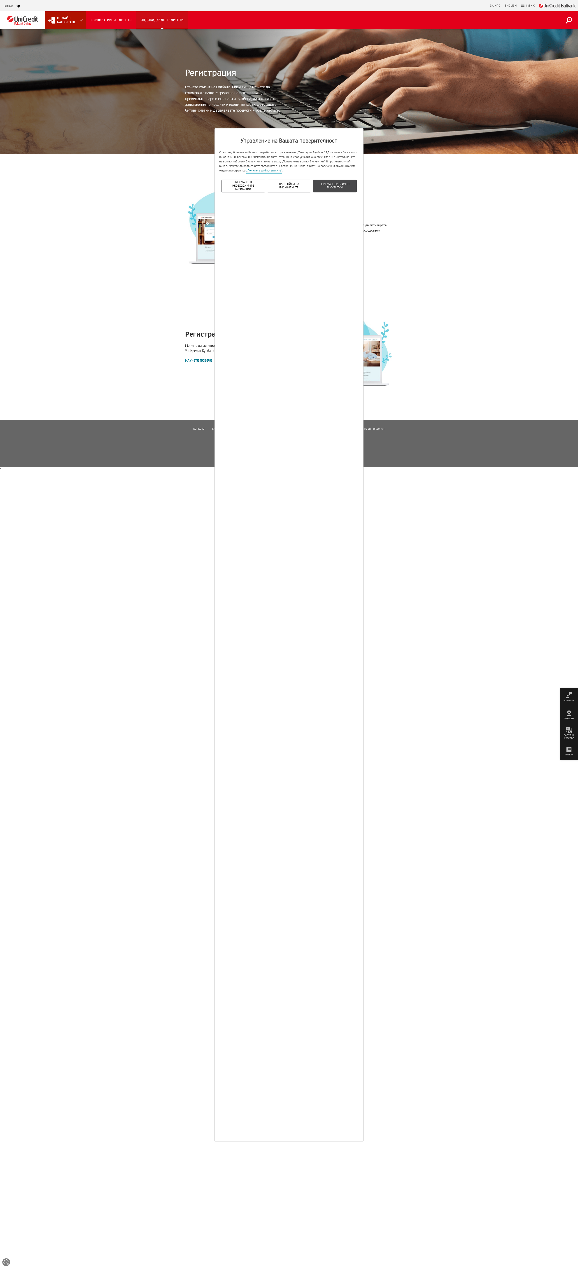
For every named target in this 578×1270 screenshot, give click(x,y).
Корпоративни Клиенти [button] (111, 20)
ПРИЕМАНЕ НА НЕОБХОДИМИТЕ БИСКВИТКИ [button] (243, 185)
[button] (528, 5)
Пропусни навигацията (467, 5)
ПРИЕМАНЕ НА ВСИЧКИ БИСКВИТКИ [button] (335, 185)
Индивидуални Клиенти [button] (162, 20)
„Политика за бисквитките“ (264, 170)
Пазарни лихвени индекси (366, 429)
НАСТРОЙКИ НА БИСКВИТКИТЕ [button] (289, 185)
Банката (199, 429)
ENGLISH (511, 5)
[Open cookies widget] (6, 1263)
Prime (10, 6)
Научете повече (198, 361)
